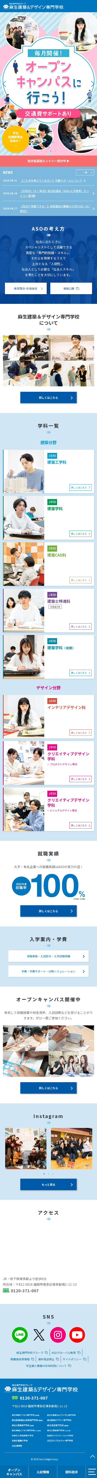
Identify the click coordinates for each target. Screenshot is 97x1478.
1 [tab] (41, 151)
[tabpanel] (48, 84)
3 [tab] (50, 151)
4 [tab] (55, 151)
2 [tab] (46, 151)
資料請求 (71, 1471)
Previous (5, 84)
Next (92, 84)
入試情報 (43, 1471)
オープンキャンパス (14, 1471)
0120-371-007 (25, 1290)
